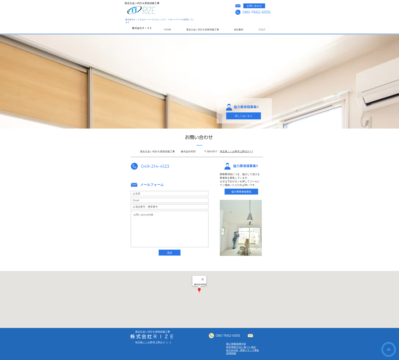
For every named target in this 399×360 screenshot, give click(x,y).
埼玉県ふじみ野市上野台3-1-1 (236, 151)
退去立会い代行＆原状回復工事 (142, 3)
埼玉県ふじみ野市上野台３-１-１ (153, 342)
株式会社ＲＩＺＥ (142, 28)
